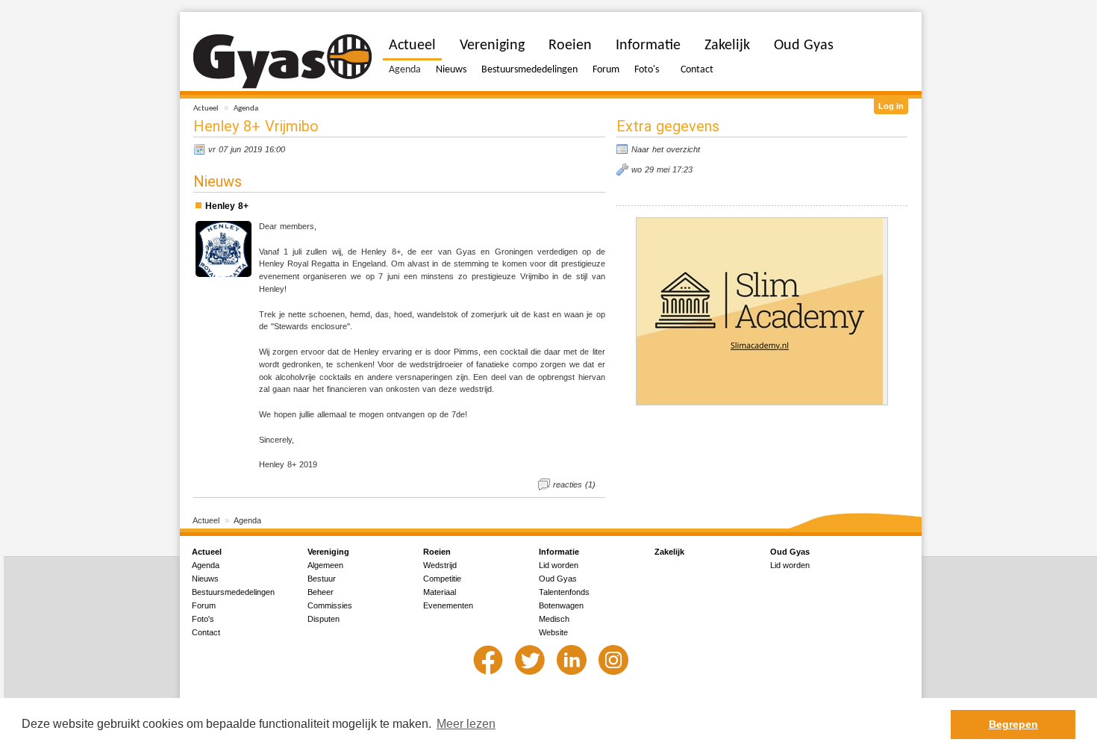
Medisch (554, 618)
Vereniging (492, 45)
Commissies (329, 605)
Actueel (206, 109)
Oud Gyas (804, 45)
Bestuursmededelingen (529, 69)
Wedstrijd (440, 565)
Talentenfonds (564, 592)
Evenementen (448, 605)
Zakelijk (727, 45)
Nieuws (451, 69)
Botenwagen (561, 605)
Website (553, 632)
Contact (697, 69)
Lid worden (558, 565)
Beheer (320, 592)
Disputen (323, 618)
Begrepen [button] (1013, 724)
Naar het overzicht (665, 149)
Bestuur (321, 578)
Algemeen (325, 565)
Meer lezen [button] (466, 723)
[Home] (282, 61)
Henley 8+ (227, 206)
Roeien (570, 45)
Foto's (646, 69)
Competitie (442, 578)
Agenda (246, 109)
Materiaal (439, 592)
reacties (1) (574, 484)
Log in (891, 106)
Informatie (648, 45)
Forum (606, 69)
